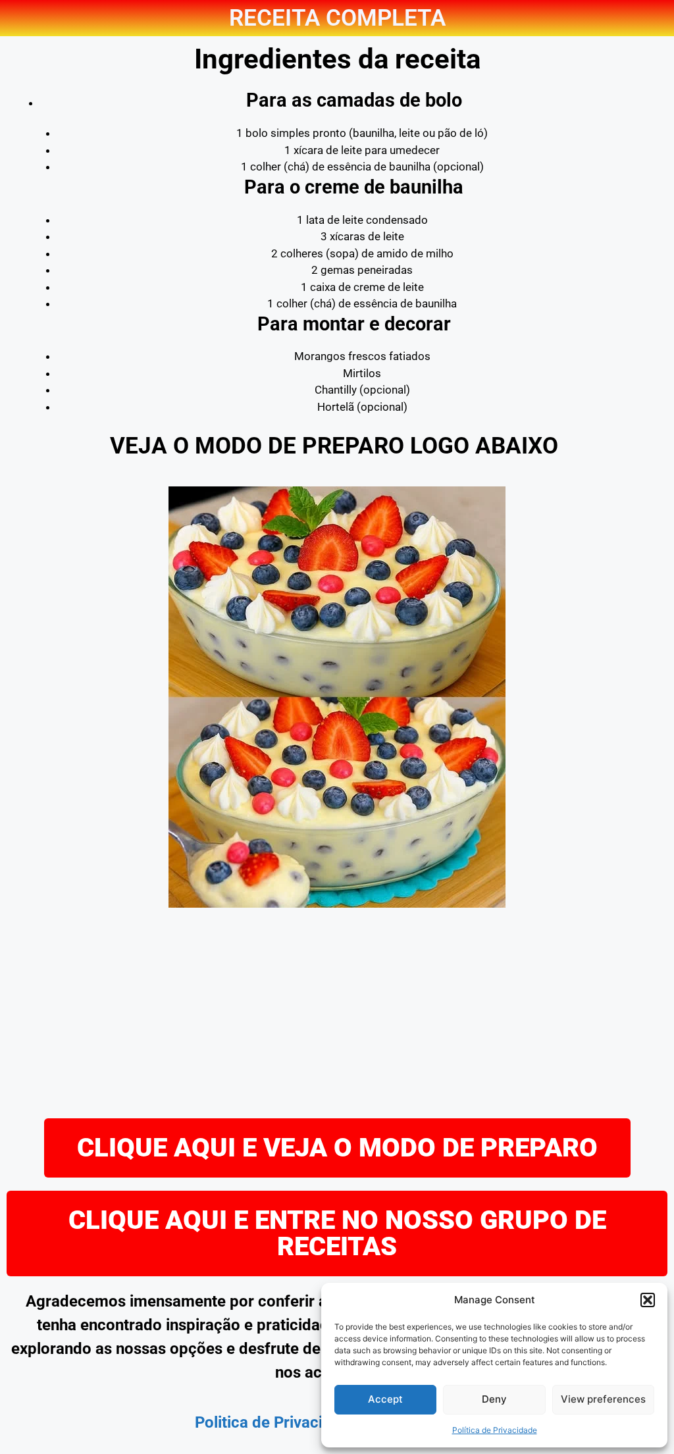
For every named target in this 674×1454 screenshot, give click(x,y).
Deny (494, 1399)
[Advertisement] (337, 1013)
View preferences (603, 1399)
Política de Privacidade (494, 1430)
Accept (385, 1399)
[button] (647, 1300)
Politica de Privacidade (276, 1422)
